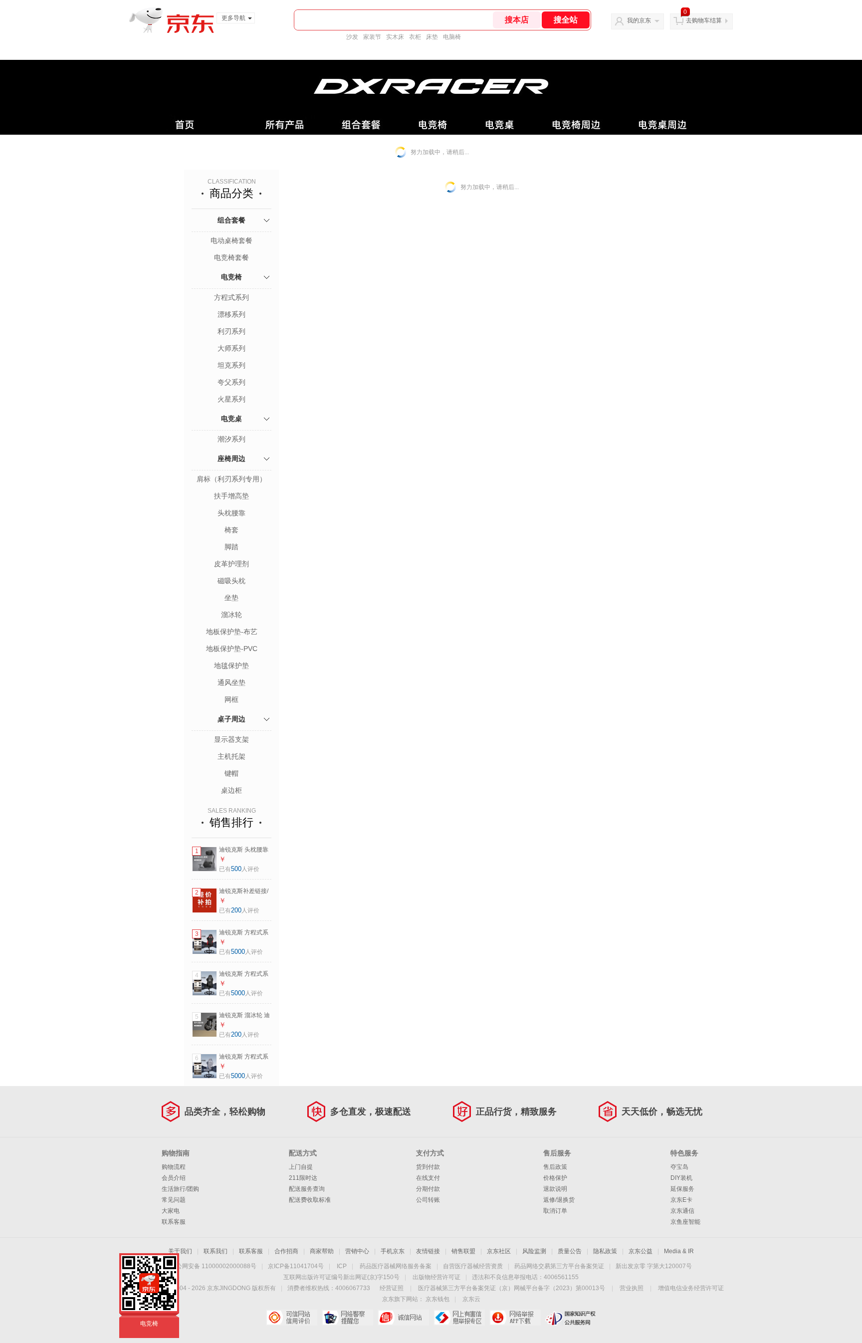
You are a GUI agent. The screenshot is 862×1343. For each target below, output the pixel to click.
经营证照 (392, 1288)
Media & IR (679, 1251)
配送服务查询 (307, 1188)
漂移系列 (231, 314)
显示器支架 (231, 739)
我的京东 (639, 20)
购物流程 (174, 1166)
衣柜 (415, 36)
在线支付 (428, 1177)
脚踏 (231, 547)
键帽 (231, 773)
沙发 (352, 36)
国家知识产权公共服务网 (571, 1318)
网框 (231, 699)
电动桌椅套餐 (231, 240)
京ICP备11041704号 (296, 1266)
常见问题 (174, 1199)
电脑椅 (452, 36)
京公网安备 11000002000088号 (213, 1266)
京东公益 (640, 1251)
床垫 (432, 36)
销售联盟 (463, 1251)
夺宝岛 (679, 1166)
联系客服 (174, 1221)
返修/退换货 (559, 1199)
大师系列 (231, 348)
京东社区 (499, 1251)
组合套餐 (231, 220)
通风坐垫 (231, 682)
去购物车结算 (704, 20)
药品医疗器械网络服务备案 (395, 1266)
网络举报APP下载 (515, 1318)
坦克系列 (231, 365)
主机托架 (231, 756)
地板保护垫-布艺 (231, 632)
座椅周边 (231, 458)
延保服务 (682, 1188)
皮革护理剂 (231, 564)
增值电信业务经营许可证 (691, 1288)
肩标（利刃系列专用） (231, 479)
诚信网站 (403, 1318)
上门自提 (301, 1166)
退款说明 (555, 1188)
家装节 (372, 36)
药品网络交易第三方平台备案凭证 (559, 1266)
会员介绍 (174, 1177)
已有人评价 (239, 869)
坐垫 (231, 598)
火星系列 (231, 399)
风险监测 (534, 1251)
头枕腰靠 (231, 513)
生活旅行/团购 (180, 1188)
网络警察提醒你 (347, 1318)
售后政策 (555, 1166)
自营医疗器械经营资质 (473, 1266)
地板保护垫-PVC (231, 649)
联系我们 (215, 1251)
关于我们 (180, 1251)
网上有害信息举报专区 (459, 1318)
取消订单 (555, 1210)
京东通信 (682, 1210)
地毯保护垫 (231, 666)
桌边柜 (231, 790)
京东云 (471, 1299)
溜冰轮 (231, 615)
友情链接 (428, 1251)
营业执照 (632, 1288)
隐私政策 (605, 1251)
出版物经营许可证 (436, 1277)
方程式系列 (231, 297)
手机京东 (393, 1251)
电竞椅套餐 (231, 257)
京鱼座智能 (685, 1221)
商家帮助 (322, 1251)
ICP (342, 1266)
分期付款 (428, 1188)
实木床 (395, 36)
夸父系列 (231, 382)
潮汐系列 (231, 439)
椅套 (231, 530)
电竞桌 (231, 419)
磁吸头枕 (231, 581)
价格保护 (555, 1177)
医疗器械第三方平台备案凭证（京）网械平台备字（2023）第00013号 (511, 1288)
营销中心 (357, 1251)
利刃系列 (231, 331)
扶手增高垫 (231, 496)
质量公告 (570, 1251)
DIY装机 (681, 1177)
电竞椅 (231, 277)
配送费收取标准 (310, 1199)
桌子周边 (231, 719)
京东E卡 (681, 1199)
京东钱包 (437, 1299)
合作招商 (286, 1251)
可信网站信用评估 (291, 1318)
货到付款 (428, 1166)
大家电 (171, 1210)
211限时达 (303, 1177)
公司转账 (428, 1199)
